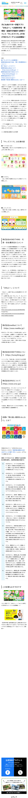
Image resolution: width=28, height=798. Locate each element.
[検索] (21, 3)
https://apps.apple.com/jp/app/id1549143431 (13, 309)
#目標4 (3, 53)
